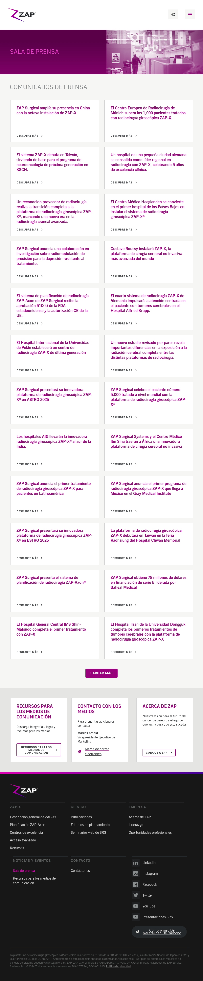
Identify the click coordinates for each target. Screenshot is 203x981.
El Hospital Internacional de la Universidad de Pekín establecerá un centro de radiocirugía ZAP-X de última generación (52, 347)
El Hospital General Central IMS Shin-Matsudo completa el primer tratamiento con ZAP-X (51, 629)
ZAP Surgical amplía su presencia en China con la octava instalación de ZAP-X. (53, 110)
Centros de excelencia (26, 832)
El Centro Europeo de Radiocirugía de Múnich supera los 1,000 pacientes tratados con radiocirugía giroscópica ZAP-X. (148, 112)
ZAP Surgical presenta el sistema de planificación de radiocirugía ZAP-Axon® (51, 580)
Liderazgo (136, 824)
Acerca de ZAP (140, 817)
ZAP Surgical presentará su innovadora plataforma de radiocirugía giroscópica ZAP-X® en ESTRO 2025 (54, 535)
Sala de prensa (24, 870)
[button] (190, 14)
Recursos (17, 847)
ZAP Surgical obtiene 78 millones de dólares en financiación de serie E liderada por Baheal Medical (148, 582)
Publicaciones (81, 817)
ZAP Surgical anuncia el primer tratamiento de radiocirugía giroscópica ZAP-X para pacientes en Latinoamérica (53, 488)
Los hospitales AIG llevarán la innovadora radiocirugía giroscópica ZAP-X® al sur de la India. (53, 441)
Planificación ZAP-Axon (27, 824)
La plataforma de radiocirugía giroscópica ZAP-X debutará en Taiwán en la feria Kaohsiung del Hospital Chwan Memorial (146, 535)
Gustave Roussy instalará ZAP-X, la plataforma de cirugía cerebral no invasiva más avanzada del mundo (146, 253)
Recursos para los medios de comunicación (34, 880)
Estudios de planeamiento (90, 824)
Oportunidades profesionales (150, 832)
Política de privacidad (118, 966)
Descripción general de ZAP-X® (33, 817)
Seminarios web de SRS (88, 832)
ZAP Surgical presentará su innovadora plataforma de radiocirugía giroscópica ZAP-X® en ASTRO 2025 (54, 394)
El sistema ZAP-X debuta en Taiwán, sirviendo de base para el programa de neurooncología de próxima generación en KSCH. (52, 162)
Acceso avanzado (23, 840)
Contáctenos (80, 870)
